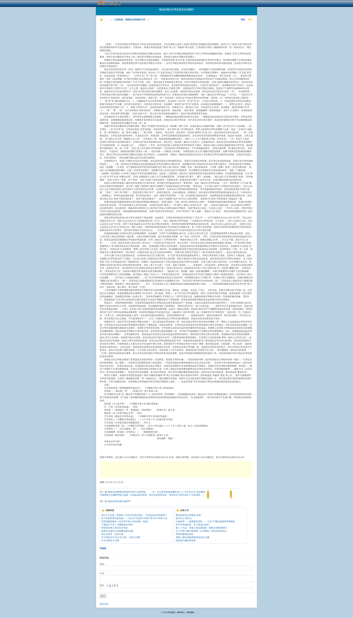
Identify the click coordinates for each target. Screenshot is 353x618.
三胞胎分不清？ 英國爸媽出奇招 (117, 524)
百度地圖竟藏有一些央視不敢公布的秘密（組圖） (125, 521)
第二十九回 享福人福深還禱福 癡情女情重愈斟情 (201, 528)
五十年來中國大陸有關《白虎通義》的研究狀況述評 (201, 531)
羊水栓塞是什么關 (110, 540)
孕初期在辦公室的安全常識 (114, 528)
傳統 (250, 19)
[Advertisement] (150, 30)
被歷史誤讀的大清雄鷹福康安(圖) (117, 531)
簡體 (243, 19)
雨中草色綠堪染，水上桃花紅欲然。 (193, 524)
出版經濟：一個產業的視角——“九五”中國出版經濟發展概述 (205, 521)
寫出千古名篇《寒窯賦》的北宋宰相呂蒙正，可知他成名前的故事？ (134, 515)
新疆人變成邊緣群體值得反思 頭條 (192, 537)
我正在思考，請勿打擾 (112, 534)
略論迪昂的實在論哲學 (119, 501)
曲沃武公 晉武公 (184, 518)
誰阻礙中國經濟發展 (186, 540)
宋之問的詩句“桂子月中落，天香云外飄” (121, 537)
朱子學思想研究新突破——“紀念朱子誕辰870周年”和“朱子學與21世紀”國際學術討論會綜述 (145, 518)
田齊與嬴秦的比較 (184, 534)
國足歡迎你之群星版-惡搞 (188, 515)
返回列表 (104, 604)
